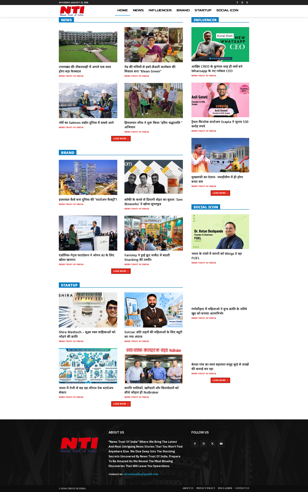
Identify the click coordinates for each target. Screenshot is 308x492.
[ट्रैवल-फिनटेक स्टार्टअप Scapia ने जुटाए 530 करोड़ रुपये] (220, 100)
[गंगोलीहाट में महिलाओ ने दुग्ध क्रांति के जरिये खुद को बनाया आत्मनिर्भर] (220, 287)
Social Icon (206, 207)
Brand (67, 152)
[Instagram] (242, 3)
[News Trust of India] (72, 11)
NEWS (66, 19)
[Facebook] (237, 3)
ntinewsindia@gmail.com (141, 474)
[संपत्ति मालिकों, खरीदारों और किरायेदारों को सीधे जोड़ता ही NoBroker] (153, 365)
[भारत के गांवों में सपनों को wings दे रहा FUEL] (220, 231)
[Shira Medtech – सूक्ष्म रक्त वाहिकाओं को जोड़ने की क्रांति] (88, 310)
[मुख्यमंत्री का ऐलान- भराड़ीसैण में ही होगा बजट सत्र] (220, 155)
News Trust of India (71, 76)
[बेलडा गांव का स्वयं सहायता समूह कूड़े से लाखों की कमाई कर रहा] (220, 342)
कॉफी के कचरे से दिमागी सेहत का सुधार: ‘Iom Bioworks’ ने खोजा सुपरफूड (153, 201)
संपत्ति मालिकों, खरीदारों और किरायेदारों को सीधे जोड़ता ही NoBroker (151, 390)
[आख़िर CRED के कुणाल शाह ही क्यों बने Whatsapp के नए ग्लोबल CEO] (220, 44)
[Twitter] (247, 3)
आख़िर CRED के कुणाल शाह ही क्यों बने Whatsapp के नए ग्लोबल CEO (216, 68)
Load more (119, 138)
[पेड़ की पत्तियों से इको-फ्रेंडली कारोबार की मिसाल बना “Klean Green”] (153, 44)
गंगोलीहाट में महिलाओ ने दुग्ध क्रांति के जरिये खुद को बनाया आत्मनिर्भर (219, 311)
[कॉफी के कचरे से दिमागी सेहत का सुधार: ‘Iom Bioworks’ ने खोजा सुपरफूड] (153, 177)
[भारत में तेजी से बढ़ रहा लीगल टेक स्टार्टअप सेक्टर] (88, 365)
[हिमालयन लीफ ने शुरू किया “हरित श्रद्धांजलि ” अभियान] (153, 100)
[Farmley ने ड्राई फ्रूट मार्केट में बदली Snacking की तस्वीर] (153, 233)
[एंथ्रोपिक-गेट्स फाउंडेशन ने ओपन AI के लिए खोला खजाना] (88, 233)
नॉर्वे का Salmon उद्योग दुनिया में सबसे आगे (86, 122)
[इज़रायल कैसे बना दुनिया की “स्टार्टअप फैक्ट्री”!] (88, 177)
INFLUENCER (205, 19)
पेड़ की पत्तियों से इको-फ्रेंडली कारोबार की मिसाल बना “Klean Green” (149, 69)
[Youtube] (221, 443)
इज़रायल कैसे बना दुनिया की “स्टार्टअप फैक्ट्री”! (88, 199)
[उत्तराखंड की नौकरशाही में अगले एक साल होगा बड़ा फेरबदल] (88, 44)
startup (69, 285)
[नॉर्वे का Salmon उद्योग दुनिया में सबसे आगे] (88, 100)
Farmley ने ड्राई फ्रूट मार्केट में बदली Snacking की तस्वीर (147, 257)
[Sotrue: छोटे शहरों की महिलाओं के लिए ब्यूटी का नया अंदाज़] (153, 310)
